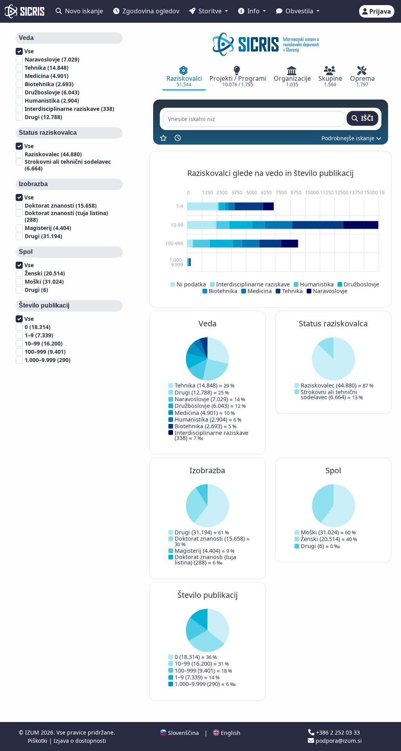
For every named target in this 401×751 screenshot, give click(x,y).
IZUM (33, 732)
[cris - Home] (24, 11)
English (229, 733)
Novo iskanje (83, 11)
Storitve (210, 11)
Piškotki (38, 740)
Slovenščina (182, 733)
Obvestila (299, 11)
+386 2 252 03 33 (337, 732)
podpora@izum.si (338, 740)
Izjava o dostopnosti (80, 740)
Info (253, 11)
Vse (28, 51)
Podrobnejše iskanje (349, 138)
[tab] (184, 77)
